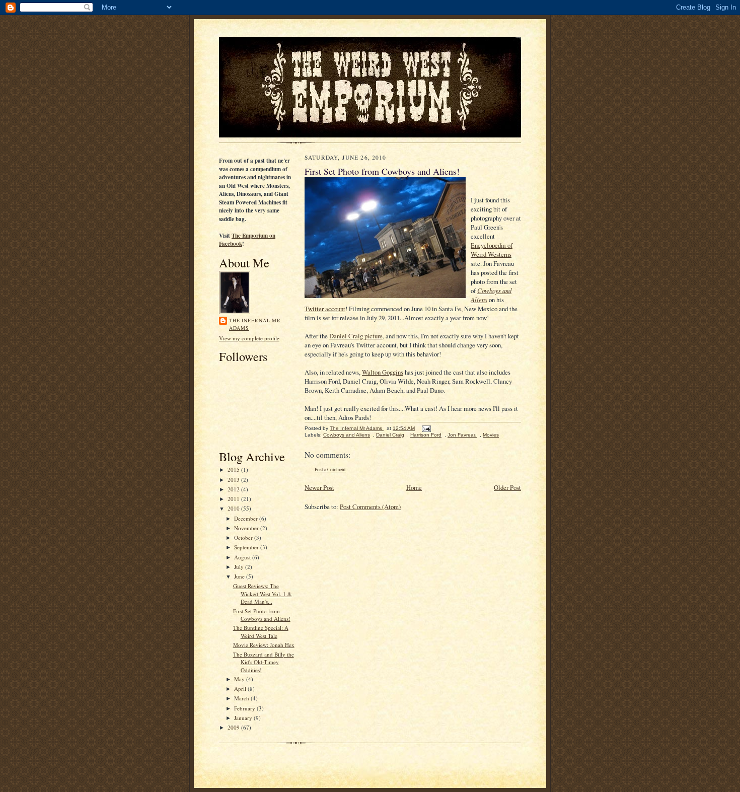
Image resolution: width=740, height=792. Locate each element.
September (247, 547)
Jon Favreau (462, 435)
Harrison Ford (425, 435)
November (247, 528)
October (244, 537)
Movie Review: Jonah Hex (263, 645)
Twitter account (325, 308)
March (242, 698)
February (245, 708)
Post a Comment (330, 469)
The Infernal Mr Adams (255, 324)
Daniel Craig (390, 435)
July (239, 566)
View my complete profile (249, 338)
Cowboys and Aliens (346, 435)
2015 (234, 469)
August (243, 557)
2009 (234, 727)
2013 (234, 479)
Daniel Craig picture (356, 335)
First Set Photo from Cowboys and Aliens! (261, 615)
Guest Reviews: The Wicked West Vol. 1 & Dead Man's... (262, 593)
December (246, 518)
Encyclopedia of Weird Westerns (491, 250)
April (241, 688)
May (240, 679)
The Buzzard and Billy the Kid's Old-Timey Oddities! (263, 662)
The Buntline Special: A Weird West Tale (260, 631)
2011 (234, 498)
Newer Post (319, 487)
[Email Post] (425, 428)
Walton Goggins (382, 372)
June (240, 576)
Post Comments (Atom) (370, 506)
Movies (491, 435)
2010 (234, 508)
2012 (234, 489)
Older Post (507, 487)
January (244, 718)
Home (414, 487)
